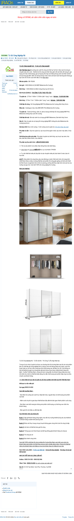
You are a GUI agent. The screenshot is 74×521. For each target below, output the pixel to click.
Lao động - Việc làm (64, 7)
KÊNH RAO (3, 517)
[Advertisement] (37, 38)
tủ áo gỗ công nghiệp (7, 60)
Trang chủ (30, 2)
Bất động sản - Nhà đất (10, 7)
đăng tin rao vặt (7, 490)
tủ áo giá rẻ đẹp (67, 58)
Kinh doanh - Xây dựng (37, 7)
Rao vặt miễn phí (18, 517)
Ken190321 (5, 58)
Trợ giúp (64, 517)
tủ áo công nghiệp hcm (44, 58)
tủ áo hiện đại (17, 60)
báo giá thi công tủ (22, 58)
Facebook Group (11, 492)
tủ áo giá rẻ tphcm (56, 58)
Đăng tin (20, 2)
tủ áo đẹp (25, 60)
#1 (71, 468)
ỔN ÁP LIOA (6, 488)
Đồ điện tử (24, 7)
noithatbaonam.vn (12, 93)
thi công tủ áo (32, 58)
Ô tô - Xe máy (51, 7)
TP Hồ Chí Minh (13, 90)
